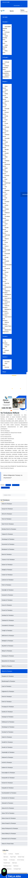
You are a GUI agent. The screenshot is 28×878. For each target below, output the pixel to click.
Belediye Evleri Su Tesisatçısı (9, 529)
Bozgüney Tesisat (6, 176)
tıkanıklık (17, 853)
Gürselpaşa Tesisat (6, 217)
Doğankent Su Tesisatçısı (8, 691)
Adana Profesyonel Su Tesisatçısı (10, 828)
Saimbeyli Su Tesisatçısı (8, 615)
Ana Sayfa (5, 17)
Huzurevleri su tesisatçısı (7, 299)
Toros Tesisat (5, 280)
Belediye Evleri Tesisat (7, 288)
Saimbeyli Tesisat (6, 128)
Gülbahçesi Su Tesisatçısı (8, 721)
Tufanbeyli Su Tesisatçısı (8, 620)
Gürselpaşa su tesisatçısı (7, 295)
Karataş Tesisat (5, 116)
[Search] (24, 494)
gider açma (5, 856)
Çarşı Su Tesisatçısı (6, 686)
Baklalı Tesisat (5, 169)
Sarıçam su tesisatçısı (6, 302)
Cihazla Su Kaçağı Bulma (6, 75)
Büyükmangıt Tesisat (6, 183)
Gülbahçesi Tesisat (6, 213)
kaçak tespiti (13, 856)
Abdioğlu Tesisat (6, 150)
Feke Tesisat (5, 105)
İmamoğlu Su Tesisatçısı (7, 590)
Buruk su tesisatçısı (6, 314)
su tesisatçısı (15, 485)
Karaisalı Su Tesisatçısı (7, 595)
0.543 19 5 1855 (23, 11)
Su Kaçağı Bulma (6, 62)
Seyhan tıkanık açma (7, 327)
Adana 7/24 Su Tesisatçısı (8, 813)
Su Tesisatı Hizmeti (6, 33)
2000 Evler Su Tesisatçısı (8, 635)
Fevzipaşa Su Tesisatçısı (8, 706)
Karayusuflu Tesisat (6, 254)
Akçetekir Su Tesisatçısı (7, 645)
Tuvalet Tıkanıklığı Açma (5, 37)
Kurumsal (7, 367)
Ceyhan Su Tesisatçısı (7, 574)
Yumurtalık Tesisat (6, 139)
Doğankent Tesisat (6, 191)
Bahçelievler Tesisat (6, 165)
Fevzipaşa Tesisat (6, 202)
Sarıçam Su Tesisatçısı (7, 508)
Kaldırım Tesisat (5, 247)
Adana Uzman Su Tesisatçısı (9, 818)
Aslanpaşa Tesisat (6, 161)
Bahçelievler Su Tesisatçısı (8, 661)
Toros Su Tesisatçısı (6, 518)
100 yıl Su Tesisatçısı (7, 513)
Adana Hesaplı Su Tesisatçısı (9, 823)
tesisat (4, 853)
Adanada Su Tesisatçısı (7, 803)
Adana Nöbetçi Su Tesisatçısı (9, 833)
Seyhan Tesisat (5, 90)
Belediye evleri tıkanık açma (7, 330)
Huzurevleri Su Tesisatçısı (8, 544)
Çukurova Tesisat (6, 102)
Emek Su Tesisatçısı (6, 701)
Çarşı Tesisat (5, 187)
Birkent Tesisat (5, 172)
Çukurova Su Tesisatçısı (7, 579)
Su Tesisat (7, 344)
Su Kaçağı (5, 57)
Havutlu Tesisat (5, 232)
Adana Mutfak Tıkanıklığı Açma (7, 28)
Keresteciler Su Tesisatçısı (8, 798)
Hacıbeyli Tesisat (6, 221)
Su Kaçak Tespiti (6, 351)
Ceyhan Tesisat (5, 98)
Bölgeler (5, 81)
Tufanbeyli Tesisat (6, 135)
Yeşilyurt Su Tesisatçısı (7, 534)
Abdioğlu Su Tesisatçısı (7, 640)
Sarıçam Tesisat (5, 131)
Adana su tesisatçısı (6, 323)
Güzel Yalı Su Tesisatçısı (8, 524)
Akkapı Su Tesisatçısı (7, 650)
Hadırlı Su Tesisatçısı (7, 737)
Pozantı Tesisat (5, 124)
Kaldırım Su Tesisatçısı (7, 767)
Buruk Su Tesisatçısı (7, 554)
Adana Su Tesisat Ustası (8, 843)
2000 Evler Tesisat (6, 146)
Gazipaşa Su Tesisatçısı (7, 716)
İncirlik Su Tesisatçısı (7, 762)
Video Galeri (5, 364)
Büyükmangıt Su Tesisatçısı (8, 681)
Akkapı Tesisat (5, 157)
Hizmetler (5, 22)
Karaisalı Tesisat (6, 113)
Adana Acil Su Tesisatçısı (8, 808)
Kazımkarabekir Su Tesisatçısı (9, 792)
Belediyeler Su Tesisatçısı (8, 549)
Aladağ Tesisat (5, 94)
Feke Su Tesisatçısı (6, 584)
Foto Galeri (7, 361)
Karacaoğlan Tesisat (6, 250)
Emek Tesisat (5, 198)
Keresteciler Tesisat (6, 269)
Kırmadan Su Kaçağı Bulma (6, 72)
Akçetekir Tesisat (6, 154)
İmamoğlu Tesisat (6, 109)
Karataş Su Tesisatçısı (7, 600)
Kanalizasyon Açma (7, 865)
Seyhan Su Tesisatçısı (7, 564)
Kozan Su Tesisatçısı (7, 605)
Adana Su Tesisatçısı (7, 503)
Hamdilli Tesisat (5, 228)
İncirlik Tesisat (5, 243)
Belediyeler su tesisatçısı (7, 310)
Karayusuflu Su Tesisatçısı (8, 777)
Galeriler (5, 357)
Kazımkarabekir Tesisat (7, 265)
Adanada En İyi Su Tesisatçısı (9, 838)
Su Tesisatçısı (5, 342)
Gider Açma (5, 42)
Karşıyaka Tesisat (6, 262)
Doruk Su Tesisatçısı (7, 696)
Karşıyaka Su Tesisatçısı (8, 787)
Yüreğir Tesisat (5, 143)
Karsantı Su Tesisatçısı (7, 782)
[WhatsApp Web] (4, 872)
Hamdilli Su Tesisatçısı (7, 742)
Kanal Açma (16, 865)
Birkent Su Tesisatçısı (7, 671)
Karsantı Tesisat (5, 258)
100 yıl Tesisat (5, 276)
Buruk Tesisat (5, 180)
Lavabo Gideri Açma (7, 868)
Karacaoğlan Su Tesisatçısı (8, 772)
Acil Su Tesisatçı (5, 487)
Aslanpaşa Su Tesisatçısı (8, 655)
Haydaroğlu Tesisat (6, 235)
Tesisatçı (5, 336)
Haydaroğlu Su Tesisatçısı (8, 752)
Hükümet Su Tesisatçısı (7, 757)
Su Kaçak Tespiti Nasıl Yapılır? (6, 67)
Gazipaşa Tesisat (6, 209)
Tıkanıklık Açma (6, 862)
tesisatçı (8, 485)
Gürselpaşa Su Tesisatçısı (8, 539)
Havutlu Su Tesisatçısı (7, 747)
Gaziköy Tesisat (5, 206)
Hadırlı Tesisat (5, 224)
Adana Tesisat (5, 87)
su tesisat (11, 853)
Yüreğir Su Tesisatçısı (7, 630)
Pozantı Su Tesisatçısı (7, 610)
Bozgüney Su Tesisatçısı (8, 676)
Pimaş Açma (5, 51)
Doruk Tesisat (5, 195)
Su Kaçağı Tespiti (17, 868)
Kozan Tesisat (5, 120)
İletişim (4, 371)
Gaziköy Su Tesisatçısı (7, 711)
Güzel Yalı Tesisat (6, 284)
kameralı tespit (21, 856)
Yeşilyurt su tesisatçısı (6, 291)
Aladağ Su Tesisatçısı (7, 569)
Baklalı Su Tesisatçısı (7, 666)
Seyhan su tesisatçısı (6, 306)
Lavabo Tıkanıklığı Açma (5, 47)
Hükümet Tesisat (6, 239)
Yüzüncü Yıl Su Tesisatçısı (8, 559)
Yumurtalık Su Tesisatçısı (8, 625)
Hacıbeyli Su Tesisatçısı (7, 732)
